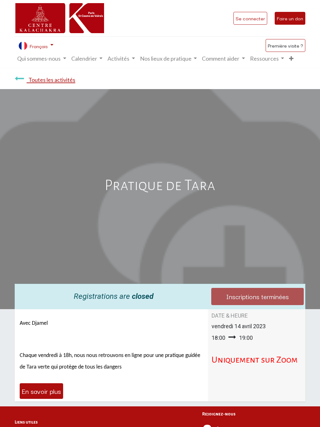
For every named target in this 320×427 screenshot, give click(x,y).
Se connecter (250, 18)
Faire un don (290, 18)
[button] (291, 58)
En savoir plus (41, 391)
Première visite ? (285, 45)
